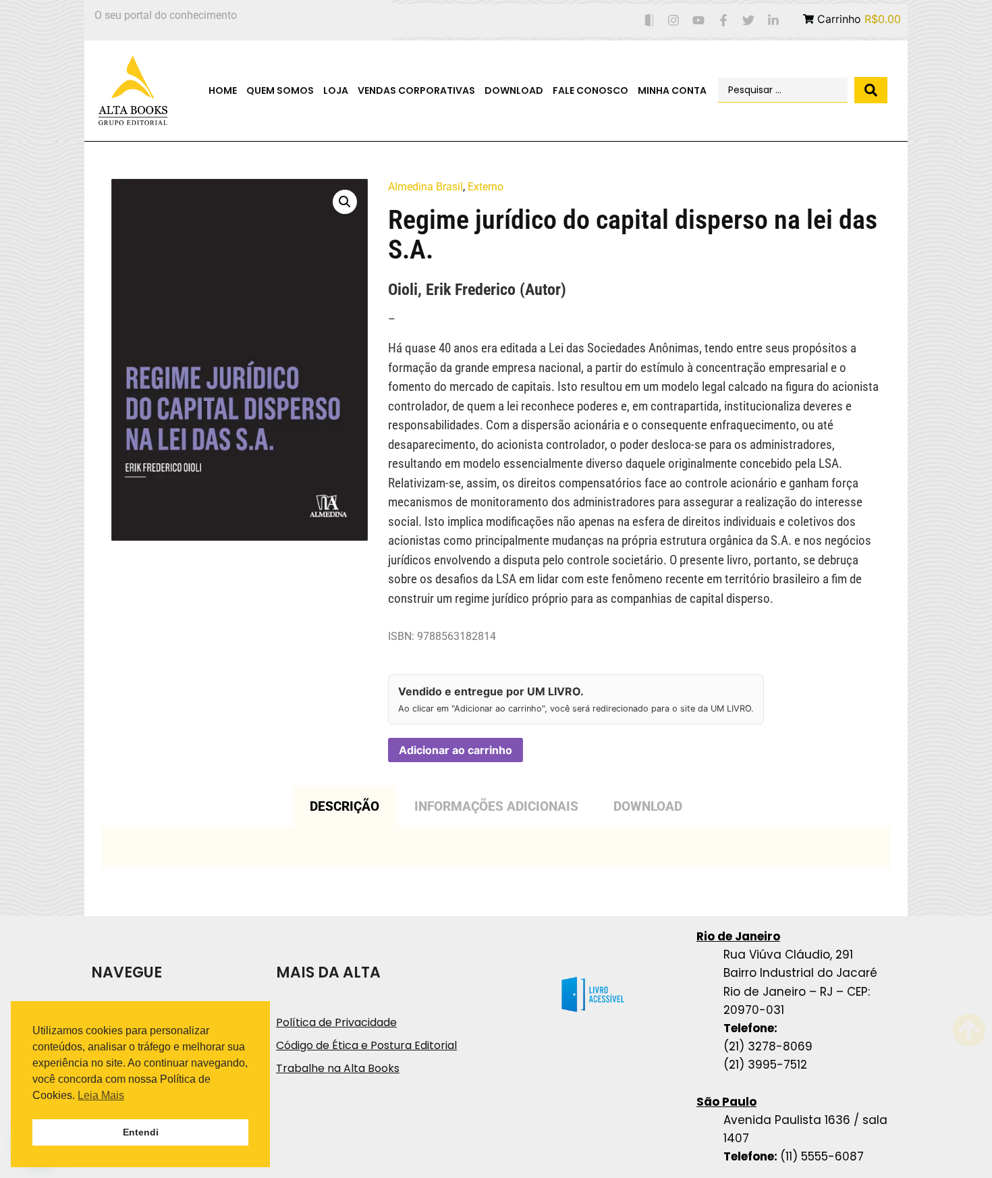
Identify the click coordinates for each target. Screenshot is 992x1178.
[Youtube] (699, 20)
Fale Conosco (590, 90)
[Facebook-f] (724, 20)
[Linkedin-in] (773, 20)
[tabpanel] (496, 847)
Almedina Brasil (425, 186)
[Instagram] (674, 20)
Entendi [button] (141, 1132)
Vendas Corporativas (416, 90)
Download (514, 90)
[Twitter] (748, 20)
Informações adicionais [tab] (496, 806)
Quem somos (280, 90)
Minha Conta (672, 90)
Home (223, 90)
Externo (485, 186)
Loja (335, 90)
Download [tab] (647, 806)
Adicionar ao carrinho (455, 750)
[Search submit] (870, 90)
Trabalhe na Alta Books (337, 1068)
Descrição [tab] (344, 806)
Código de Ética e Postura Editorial (366, 1045)
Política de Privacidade (336, 1022)
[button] (345, 202)
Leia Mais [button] (101, 1095)
